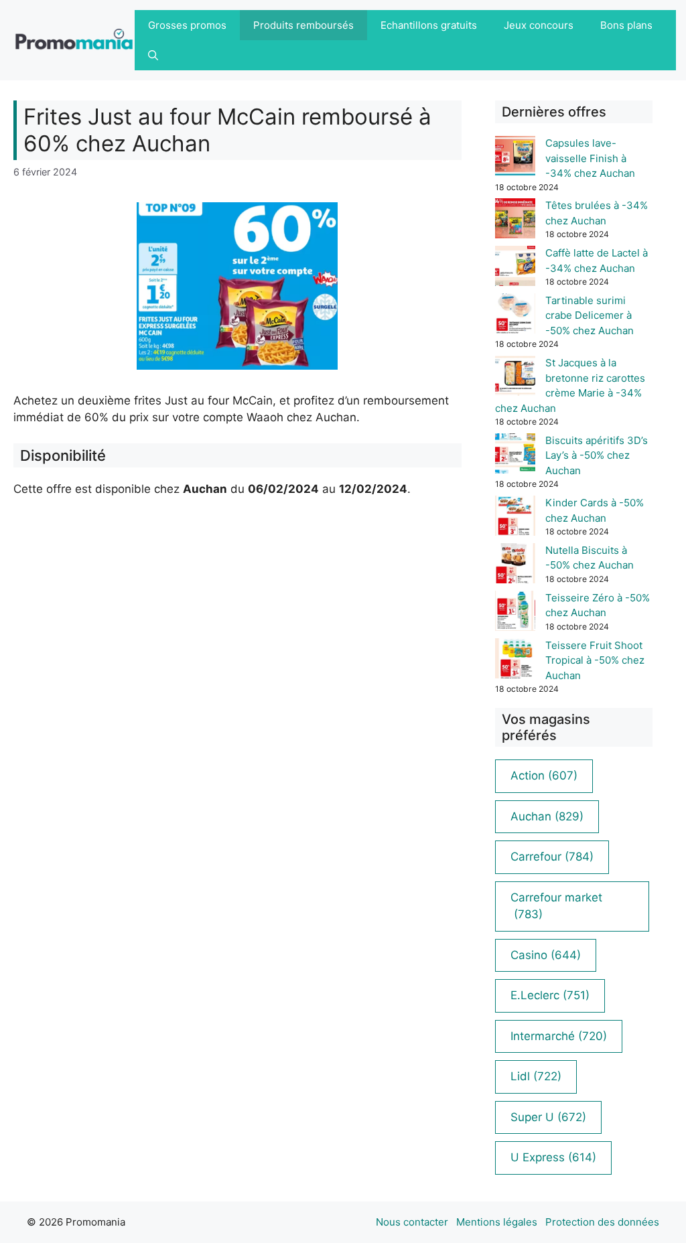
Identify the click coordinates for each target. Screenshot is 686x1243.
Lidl (535, 1076)
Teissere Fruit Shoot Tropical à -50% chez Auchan (594, 660)
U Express (553, 1157)
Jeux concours (538, 25)
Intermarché (558, 1036)
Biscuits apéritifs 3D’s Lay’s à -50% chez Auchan (596, 455)
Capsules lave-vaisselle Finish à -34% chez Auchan (590, 158)
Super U (548, 1117)
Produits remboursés (303, 25)
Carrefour (552, 856)
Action (543, 775)
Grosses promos (187, 25)
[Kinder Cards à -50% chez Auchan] (515, 518)
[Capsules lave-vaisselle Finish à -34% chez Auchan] (515, 158)
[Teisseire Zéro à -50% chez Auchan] (515, 613)
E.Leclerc (550, 995)
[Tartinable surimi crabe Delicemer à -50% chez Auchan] (515, 315)
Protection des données (602, 1222)
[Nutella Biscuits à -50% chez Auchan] (515, 565)
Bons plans (626, 25)
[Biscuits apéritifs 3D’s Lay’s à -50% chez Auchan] (515, 455)
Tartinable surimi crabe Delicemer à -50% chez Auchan (589, 315)
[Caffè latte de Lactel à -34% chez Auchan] (515, 268)
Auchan (547, 816)
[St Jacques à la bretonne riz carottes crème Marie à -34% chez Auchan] (515, 378)
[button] (153, 55)
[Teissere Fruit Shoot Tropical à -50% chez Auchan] (515, 660)
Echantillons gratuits (429, 25)
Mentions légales (496, 1222)
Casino (545, 955)
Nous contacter (412, 1222)
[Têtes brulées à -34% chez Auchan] (515, 220)
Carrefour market (556, 906)
